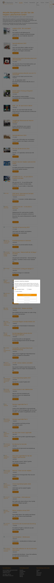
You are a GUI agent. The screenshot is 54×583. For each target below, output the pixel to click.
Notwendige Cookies (20, 289)
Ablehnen (27, 297)
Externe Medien (19, 291)
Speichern (27, 300)
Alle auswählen (27, 294)
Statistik (30, 289)
